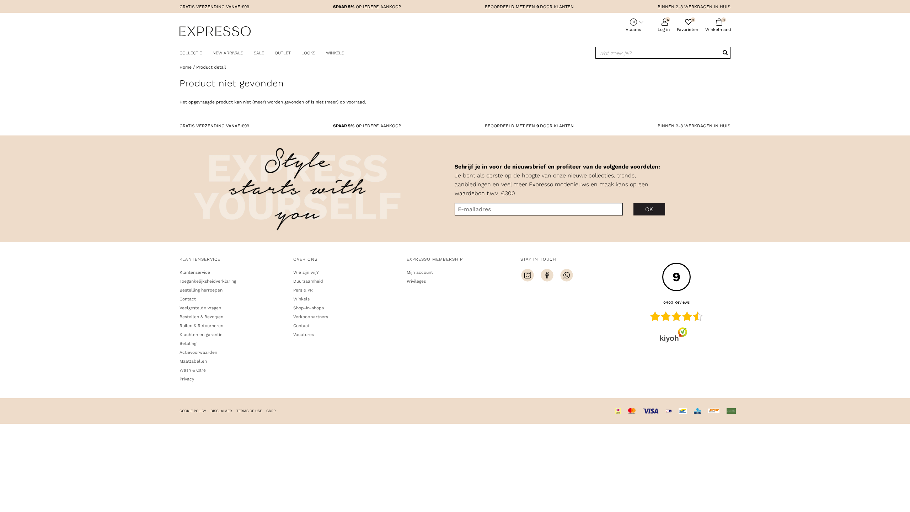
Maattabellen (193, 361)
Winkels (335, 52)
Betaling (188, 343)
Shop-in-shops (308, 307)
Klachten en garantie (201, 334)
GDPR (271, 411)
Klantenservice (195, 272)
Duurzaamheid (308, 281)
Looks (308, 52)
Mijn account (420, 272)
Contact (188, 299)
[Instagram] (527, 276)
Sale (259, 52)
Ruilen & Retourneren (201, 325)
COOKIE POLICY (193, 411)
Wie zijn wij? (306, 272)
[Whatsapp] (567, 276)
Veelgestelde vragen (200, 307)
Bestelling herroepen (201, 290)
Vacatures (303, 334)
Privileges (416, 281)
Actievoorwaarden (198, 352)
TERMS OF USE (249, 411)
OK (649, 209)
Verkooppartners (310, 316)
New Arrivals (228, 52)
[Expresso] (215, 32)
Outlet (283, 52)
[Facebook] (547, 276)
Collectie (191, 52)
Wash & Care (193, 370)
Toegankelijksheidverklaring (208, 281)
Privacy (187, 379)
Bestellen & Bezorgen (201, 316)
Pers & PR (303, 290)
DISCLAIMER (221, 411)
